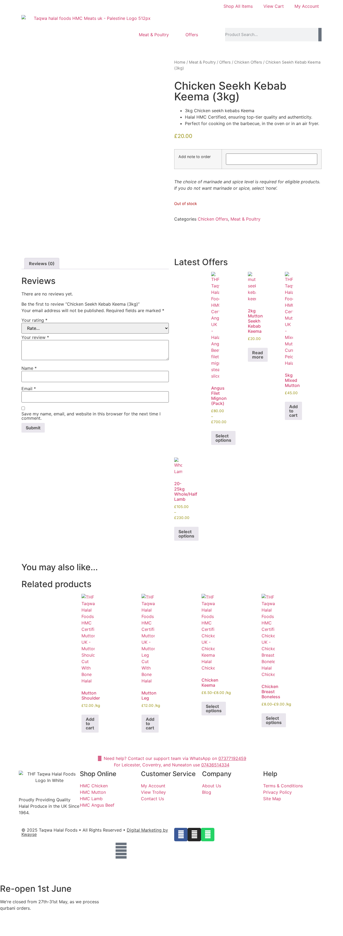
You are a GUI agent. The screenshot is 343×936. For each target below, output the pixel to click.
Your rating (34, 320)
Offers (191, 34)
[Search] (320, 34)
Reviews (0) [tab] (42, 263)
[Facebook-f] (181, 834)
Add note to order (194, 157)
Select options (223, 438)
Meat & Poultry (154, 34)
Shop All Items (238, 6)
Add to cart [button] (293, 411)
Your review (35, 337)
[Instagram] (194, 834)
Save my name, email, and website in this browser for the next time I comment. (91, 416)
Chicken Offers (248, 62)
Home (179, 62)
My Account (306, 6)
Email (28, 388)
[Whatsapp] (207, 834)
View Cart (273, 6)
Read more (257, 355)
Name (29, 368)
